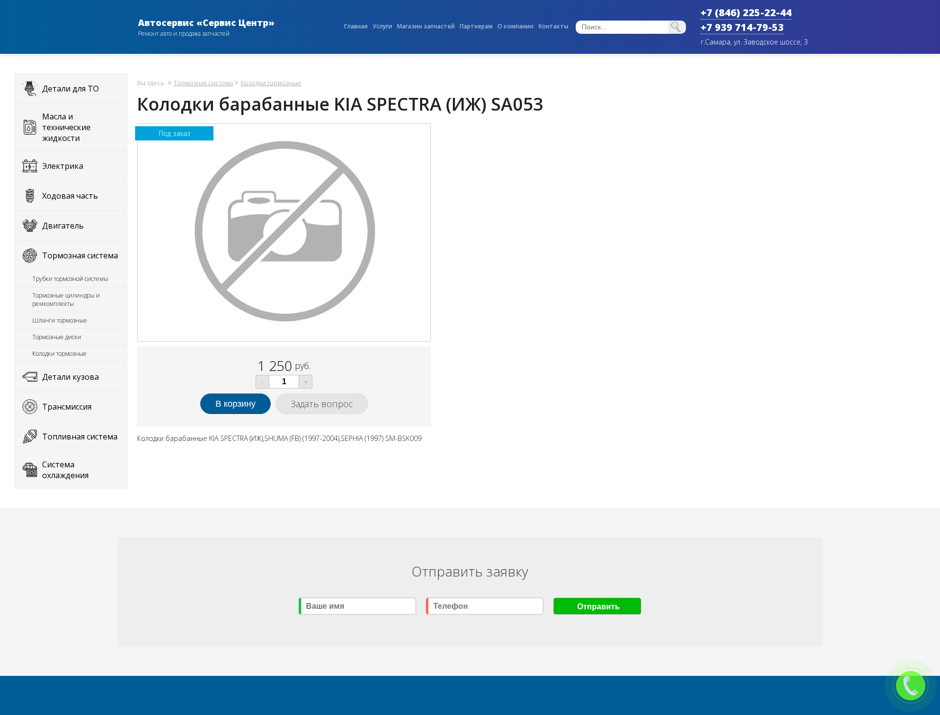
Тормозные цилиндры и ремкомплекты (66, 299)
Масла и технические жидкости (66, 127)
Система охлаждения (65, 470)
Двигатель (63, 225)
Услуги (382, 26)
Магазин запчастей (426, 26)
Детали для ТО (70, 88)
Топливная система (80, 436)
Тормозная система (80, 255)
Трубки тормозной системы (70, 279)
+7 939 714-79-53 (742, 27)
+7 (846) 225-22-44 (746, 12)
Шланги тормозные (59, 320)
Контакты (553, 26)
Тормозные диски (56, 337)
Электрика (62, 166)
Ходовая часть (70, 195)
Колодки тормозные (59, 353)
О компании (515, 26)
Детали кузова (70, 376)
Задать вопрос (322, 404)
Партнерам (476, 26)
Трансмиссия (67, 406)
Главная (356, 26)
